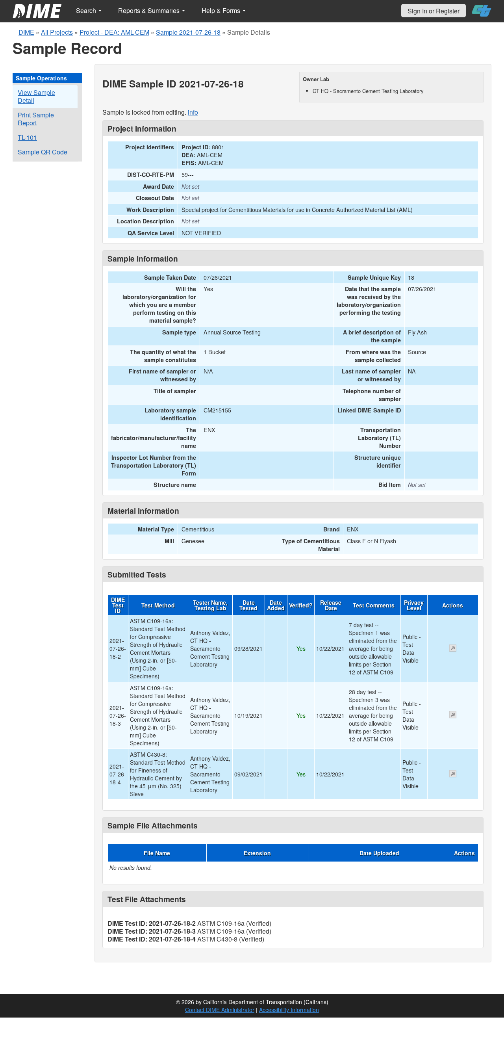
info (193, 112)
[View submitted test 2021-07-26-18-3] (452, 715)
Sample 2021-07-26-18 (188, 32)
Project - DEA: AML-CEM (114, 32)
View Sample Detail (36, 96)
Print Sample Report (36, 118)
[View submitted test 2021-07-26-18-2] (452, 649)
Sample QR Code (42, 151)
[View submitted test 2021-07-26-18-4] (452, 774)
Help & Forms (222, 10)
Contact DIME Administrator (219, 1010)
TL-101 (27, 137)
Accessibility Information (289, 1010)
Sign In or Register (434, 10)
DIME (26, 32)
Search (87, 10)
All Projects (57, 32)
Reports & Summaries (149, 10)
